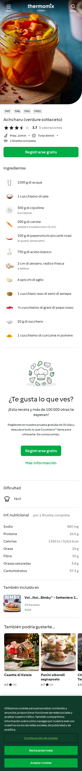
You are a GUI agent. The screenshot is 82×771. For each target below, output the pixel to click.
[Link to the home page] (41, 7)
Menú (9, 10)
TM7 (7, 111)
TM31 (37, 111)
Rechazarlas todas (41, 750)
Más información (41, 463)
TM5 (27, 111)
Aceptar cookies (41, 762)
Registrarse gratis (41, 152)
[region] (41, 733)
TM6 (17, 111)
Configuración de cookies (41, 738)
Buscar (73, 10)
